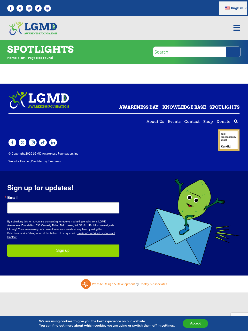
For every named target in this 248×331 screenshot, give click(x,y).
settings (168, 325)
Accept (195, 323)
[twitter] (19, 8)
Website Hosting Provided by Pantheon (34, 161)
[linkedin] (47, 8)
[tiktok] (38, 8)
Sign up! (63, 250)
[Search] (233, 52)
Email (12, 197)
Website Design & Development (113, 284)
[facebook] (10, 8)
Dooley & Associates (153, 284)
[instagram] (29, 8)
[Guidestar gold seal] (229, 131)
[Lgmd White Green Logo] (38, 92)
